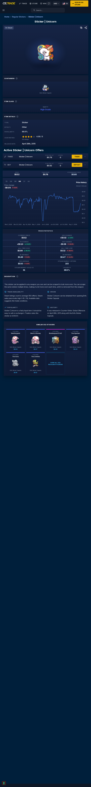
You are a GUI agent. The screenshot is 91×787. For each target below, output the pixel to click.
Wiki (44, 3)
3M (15, 181)
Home (6, 17)
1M (11, 181)
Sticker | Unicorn (35, 17)
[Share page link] (85, 27)
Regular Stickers (19, 17)
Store (35, 3)
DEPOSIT (77, 165)
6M (20, 181)
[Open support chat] (48, 4)
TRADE (77, 157)
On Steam (8, 28)
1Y (24, 181)
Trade (24, 3)
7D (6, 181)
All (29, 181)
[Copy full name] (81, 27)
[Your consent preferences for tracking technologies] (4, 783)
